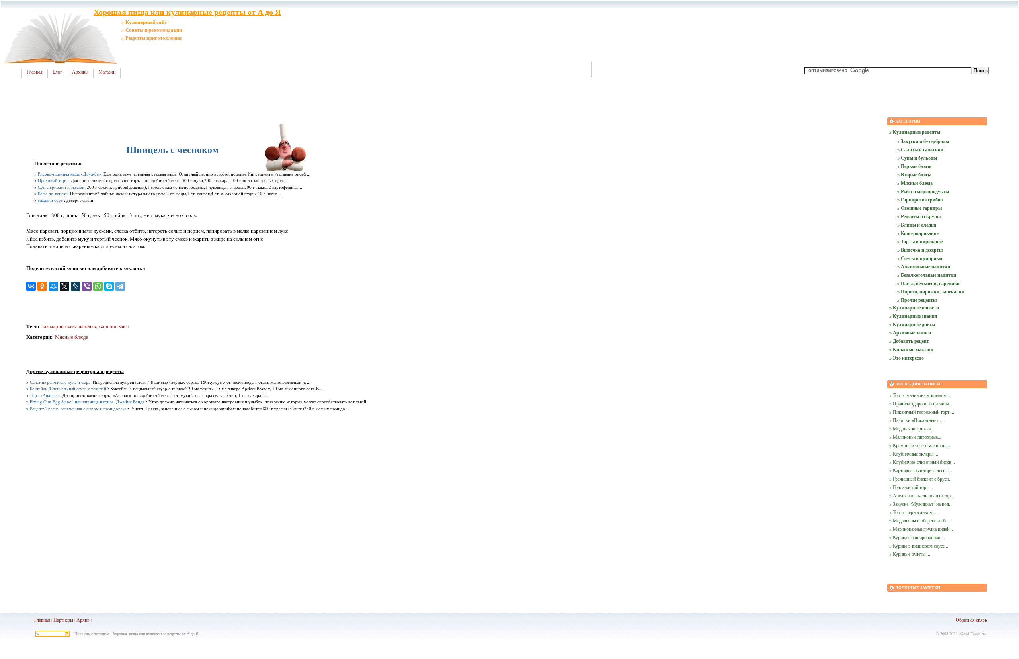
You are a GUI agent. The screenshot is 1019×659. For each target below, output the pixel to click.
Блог (57, 72)
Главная (35, 72)
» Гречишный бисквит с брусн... (921, 478)
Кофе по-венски (53, 193)
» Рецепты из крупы (919, 216)
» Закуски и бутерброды (923, 141)
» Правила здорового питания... (921, 403)
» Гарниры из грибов (920, 199)
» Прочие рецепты (917, 300)
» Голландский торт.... (911, 487)
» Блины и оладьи (916, 224)
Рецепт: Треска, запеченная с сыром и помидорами (79, 408)
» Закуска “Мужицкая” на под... (921, 504)
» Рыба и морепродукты (923, 191)
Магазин (106, 72)
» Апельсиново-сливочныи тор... (921, 495)
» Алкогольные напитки (923, 266)
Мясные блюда (71, 336)
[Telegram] (120, 286)
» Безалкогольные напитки (926, 275)
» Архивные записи (910, 332)
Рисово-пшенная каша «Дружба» (69, 174)
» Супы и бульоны (917, 157)
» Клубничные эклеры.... (913, 453)
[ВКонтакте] (31, 286)
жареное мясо (113, 326)
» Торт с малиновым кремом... (919, 395)
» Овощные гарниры (919, 208)
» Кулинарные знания (913, 316)
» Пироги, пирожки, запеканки (930, 291)
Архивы (80, 72)
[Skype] (109, 286)
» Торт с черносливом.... (913, 512)
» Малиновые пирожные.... (916, 437)
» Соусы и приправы (919, 258)
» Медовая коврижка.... (912, 428)
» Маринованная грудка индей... (921, 529)
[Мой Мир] (53, 286)
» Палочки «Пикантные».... (916, 420)
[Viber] (87, 286)
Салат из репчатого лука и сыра (60, 382)
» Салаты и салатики (920, 149)
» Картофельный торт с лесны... (920, 470)
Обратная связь (971, 619)
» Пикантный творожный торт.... (921, 412)
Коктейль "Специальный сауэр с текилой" (69, 388)
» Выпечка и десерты (920, 249)
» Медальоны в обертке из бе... (920, 520)
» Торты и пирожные (920, 241)
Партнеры (63, 619)
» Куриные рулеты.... (909, 554)
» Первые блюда (914, 166)
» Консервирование (918, 233)
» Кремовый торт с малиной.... (919, 445)
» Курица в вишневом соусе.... (919, 545)
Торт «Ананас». (45, 395)
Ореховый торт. (53, 180)
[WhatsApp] (98, 286)
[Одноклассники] (42, 286)
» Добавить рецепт (909, 341)
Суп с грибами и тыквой (61, 187)
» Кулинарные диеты (912, 324)
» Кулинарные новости (914, 307)
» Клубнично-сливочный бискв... (922, 462)
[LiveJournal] (75, 286)
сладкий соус (50, 200)
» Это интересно (906, 357)
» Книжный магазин (911, 349)
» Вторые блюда (914, 174)
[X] (64, 286)
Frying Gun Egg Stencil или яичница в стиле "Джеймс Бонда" (88, 402)
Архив (83, 619)
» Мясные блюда (915, 183)
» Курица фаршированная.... (917, 537)
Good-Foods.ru (972, 633)
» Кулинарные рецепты (914, 132)
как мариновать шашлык (68, 326)
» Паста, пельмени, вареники (928, 283)
